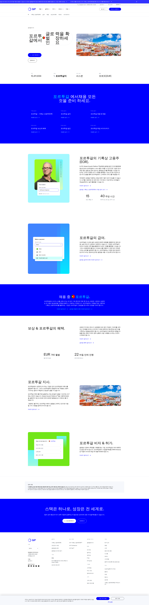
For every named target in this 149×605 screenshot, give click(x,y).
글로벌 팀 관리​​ (55, 548)
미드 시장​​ (89, 570)
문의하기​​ (30, 560)
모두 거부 (117, 598)
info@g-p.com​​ (31, 555)
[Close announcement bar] (136, 1)
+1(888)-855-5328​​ (32, 554)
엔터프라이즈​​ (90, 573)
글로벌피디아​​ (90, 542)
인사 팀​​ (89, 549)
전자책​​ (106, 580)
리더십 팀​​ (89, 560)
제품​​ (40, 9)
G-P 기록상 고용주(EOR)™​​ (75, 542)
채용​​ (106, 545)
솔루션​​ (47, 9)
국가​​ (53, 9)
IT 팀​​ (88, 558)
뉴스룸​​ (106, 553)
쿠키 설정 (110, 601)
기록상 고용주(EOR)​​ (56, 542)
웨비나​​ (106, 577)
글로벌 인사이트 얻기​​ (57, 550)
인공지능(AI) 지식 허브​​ (110, 569)
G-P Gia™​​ (71, 548)
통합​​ (53, 558)
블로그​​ (106, 571)
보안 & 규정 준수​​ (56, 565)
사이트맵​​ (107, 559)
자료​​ (67, 9)
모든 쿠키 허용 (102, 598)
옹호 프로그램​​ (90, 583)
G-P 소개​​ (107, 542)
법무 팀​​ (89, 552)
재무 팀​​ (89, 555)
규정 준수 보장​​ (55, 545)
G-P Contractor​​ (73, 545)
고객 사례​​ (89, 580)
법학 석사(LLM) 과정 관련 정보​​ (112, 561)
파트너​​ (60, 9)
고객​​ (106, 548)
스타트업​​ (89, 567)
